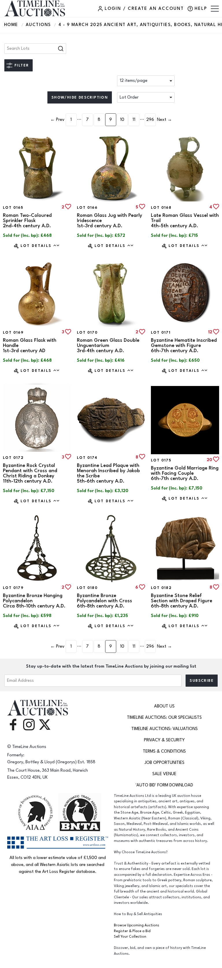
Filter (21, 65)
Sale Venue (164, 773)
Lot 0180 (87, 588)
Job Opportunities (164, 762)
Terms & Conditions (164, 751)
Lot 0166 (87, 208)
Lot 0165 (13, 208)
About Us (164, 706)
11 (133, 119)
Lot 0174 (87, 458)
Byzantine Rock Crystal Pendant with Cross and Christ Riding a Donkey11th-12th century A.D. (30, 473)
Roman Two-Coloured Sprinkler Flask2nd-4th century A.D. (27, 220)
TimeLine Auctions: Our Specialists (164, 717)
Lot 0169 (13, 332)
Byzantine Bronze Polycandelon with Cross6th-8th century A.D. (104, 601)
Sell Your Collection (130, 937)
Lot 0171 (161, 332)
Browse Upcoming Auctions (136, 925)
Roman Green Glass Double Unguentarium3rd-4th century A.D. (108, 345)
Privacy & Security (164, 740)
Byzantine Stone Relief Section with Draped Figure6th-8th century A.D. (181, 601)
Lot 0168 (161, 208)
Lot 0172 (13, 458)
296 (150, 119)
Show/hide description (79, 97)
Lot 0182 (161, 588)
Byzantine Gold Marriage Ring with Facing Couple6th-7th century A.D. (185, 473)
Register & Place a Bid (132, 931)
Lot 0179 (13, 588)
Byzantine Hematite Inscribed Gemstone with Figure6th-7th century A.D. (184, 345)
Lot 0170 (87, 332)
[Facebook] (13, 724)
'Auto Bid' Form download (164, 785)
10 (122, 119)
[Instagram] (29, 724)
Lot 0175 (161, 460)
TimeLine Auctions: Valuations (164, 728)
